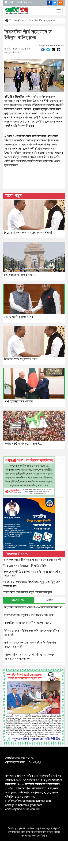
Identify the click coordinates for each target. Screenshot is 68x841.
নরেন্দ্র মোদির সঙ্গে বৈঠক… (20, 317)
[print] (58, 49)
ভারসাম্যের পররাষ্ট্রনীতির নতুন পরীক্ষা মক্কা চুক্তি (27, 592)
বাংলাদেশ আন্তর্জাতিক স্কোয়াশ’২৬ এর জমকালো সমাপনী (32, 560)
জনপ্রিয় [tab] (49, 600)
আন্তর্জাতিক (18, 20)
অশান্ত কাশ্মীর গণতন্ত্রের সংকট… (23, 443)
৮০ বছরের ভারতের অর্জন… (20, 275)
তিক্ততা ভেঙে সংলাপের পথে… (22, 359)
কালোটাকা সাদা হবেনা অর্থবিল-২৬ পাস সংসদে (28, 623)
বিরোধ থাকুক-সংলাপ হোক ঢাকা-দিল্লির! (28, 233)
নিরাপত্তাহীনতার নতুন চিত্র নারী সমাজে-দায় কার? (29, 615)
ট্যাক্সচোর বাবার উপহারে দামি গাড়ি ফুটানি (24, 566)
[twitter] (48, 49)
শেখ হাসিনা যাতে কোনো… (20, 401)
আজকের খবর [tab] (18, 600)
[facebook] (43, 49)
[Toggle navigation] (59, 11)
